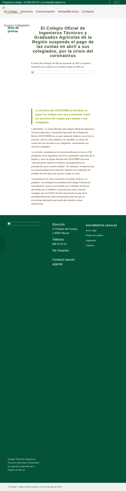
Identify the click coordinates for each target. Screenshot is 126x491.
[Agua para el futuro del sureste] (123, 245)
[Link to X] (116, 2)
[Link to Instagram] (121, 2)
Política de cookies (94, 235)
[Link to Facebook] (107, 2)
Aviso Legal (91, 230)
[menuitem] (10, 12)
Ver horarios (60, 250)
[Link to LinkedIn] (112, 2)
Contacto (90, 245)
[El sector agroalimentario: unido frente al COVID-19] (2, 245)
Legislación (91, 240)
